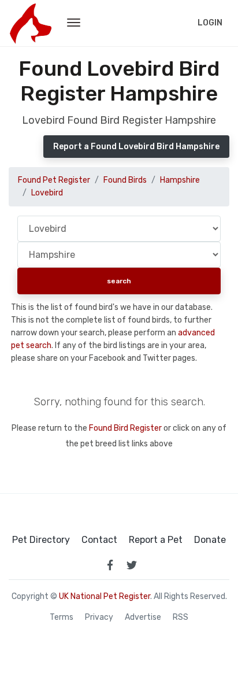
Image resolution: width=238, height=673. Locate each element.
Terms (61, 617)
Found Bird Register (125, 428)
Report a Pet (156, 540)
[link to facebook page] (109, 564)
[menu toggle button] (73, 23)
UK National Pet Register (104, 596)
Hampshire (180, 180)
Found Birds (125, 180)
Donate (210, 540)
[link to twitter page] (131, 564)
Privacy (99, 617)
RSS (180, 617)
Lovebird (47, 193)
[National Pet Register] (30, 23)
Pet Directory (41, 540)
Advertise (143, 617)
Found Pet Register (54, 180)
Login (210, 23)
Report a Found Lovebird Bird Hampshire (136, 146)
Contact (99, 540)
